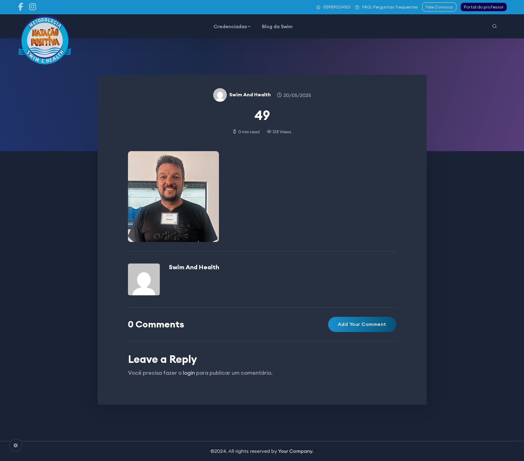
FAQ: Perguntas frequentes (390, 7)
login (189, 372)
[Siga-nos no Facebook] (21, 7)
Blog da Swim (277, 26)
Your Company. (296, 451)
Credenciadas (230, 26)
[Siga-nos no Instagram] (33, 7)
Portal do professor (484, 7)
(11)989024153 (337, 7)
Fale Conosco (439, 7)
